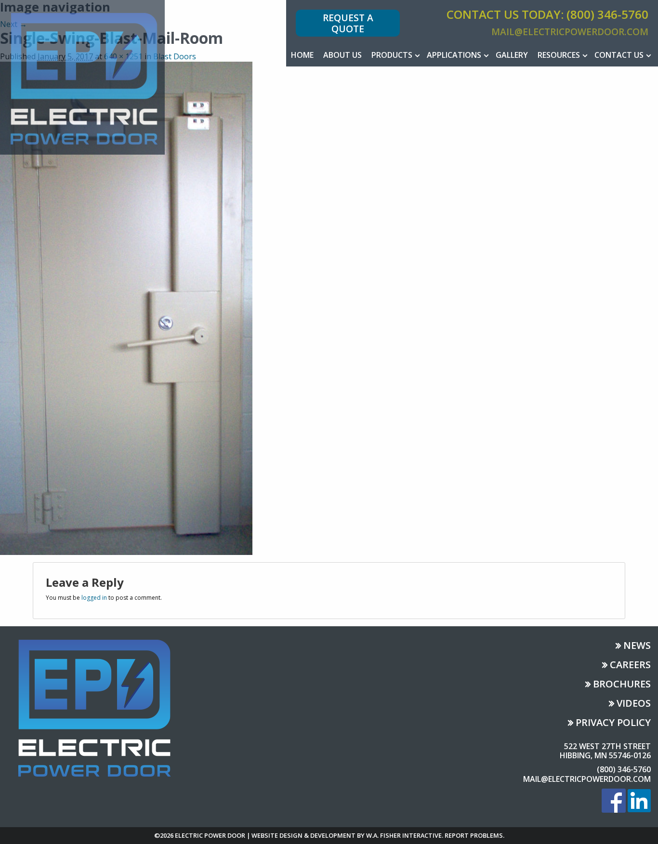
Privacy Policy (613, 723)
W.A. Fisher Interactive (404, 835)
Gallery (512, 55)
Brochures (622, 684)
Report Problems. (474, 835)
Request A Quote (348, 23)
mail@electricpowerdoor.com (569, 31)
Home (302, 55)
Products (391, 55)
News (637, 646)
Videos (634, 704)
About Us (342, 55)
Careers (630, 665)
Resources (559, 55)
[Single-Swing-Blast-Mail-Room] (126, 307)
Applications (454, 55)
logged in (94, 597)
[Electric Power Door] (82, 76)
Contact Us (619, 55)
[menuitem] (302, 55)
